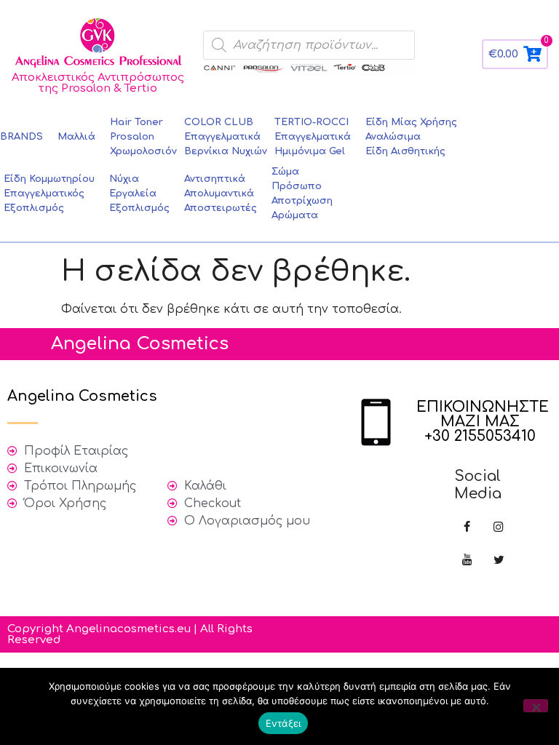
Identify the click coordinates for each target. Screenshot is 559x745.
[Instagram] (499, 527)
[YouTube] (467, 560)
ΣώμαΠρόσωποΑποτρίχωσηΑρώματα (302, 193)
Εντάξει (283, 723)
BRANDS (21, 137)
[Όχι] (535, 705)
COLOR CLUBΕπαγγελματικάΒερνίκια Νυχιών (225, 136)
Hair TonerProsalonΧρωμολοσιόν (143, 136)
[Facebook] (467, 527)
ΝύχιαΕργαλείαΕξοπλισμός (139, 193)
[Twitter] (499, 560)
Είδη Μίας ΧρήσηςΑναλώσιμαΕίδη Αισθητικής (411, 136)
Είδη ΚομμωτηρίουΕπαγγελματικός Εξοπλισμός (49, 193)
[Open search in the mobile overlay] (309, 45)
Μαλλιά (76, 137)
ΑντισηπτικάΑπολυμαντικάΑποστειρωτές (220, 193)
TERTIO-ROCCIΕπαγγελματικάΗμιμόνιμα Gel (312, 136)
